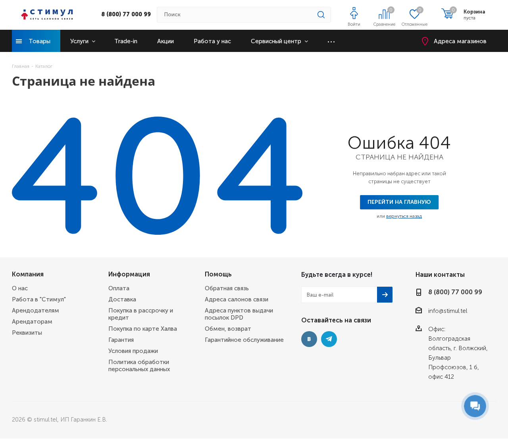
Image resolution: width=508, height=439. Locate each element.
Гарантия (121, 339)
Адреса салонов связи (236, 299)
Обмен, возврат (228, 328)
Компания (28, 274)
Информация (129, 274)
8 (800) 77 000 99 (126, 14)
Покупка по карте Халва (142, 328)
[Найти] (321, 15)
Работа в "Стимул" (39, 299)
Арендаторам (32, 321)
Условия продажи (133, 351)
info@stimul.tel (447, 310)
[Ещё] (331, 41)
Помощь (218, 274)
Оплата (118, 288)
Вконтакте (309, 339)
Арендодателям (35, 310)
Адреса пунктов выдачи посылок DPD (239, 314)
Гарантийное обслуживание (244, 339)
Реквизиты (27, 332)
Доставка (122, 299)
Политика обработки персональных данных (139, 365)
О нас (20, 288)
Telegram (329, 339)
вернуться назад (404, 216)
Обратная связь (227, 288)
